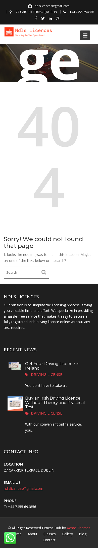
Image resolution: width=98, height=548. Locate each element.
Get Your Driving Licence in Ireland (52, 365)
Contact (49, 540)
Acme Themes (78, 528)
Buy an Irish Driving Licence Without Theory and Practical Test (55, 402)
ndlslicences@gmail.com (23, 488)
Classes (49, 534)
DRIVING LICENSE (46, 374)
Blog (82, 534)
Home (17, 534)
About (32, 534)
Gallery (67, 534)
